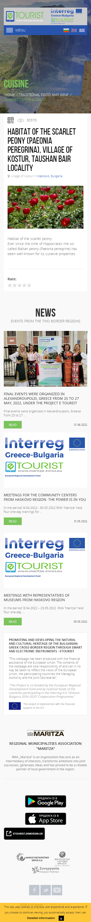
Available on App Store (45, 819)
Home (10, 95)
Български (66, 30)
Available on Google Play (45, 801)
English (74, 30)
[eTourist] (25, 16)
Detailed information (41, 918)
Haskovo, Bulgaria (49, 176)
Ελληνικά (82, 30)
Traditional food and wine (44, 95)
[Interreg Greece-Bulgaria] (66, 16)
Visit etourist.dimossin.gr (24, 833)
